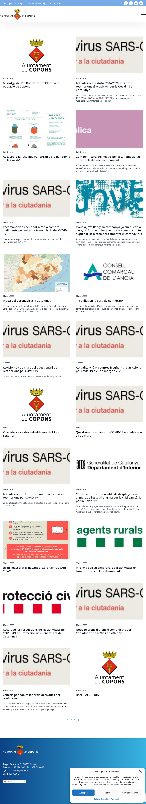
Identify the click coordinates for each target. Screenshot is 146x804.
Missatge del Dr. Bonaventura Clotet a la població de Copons (31, 84)
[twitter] (131, 3)
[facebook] (126, 3)
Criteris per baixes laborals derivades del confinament (31, 696)
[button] (140, 771)
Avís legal (115, 799)
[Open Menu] (143, 14)
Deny (107, 792)
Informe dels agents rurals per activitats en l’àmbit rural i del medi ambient (106, 569)
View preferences (131, 792)
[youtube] (136, 3)
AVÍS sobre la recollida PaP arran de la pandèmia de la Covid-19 (36, 158)
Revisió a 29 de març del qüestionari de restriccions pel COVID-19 (30, 369)
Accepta (83, 792)
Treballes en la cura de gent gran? (100, 300)
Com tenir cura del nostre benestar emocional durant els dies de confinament (108, 158)
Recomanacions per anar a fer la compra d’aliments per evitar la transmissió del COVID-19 (35, 230)
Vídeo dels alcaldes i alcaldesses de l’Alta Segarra (31, 433)
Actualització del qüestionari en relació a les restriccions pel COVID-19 (33, 495)
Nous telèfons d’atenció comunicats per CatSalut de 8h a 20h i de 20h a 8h (103, 631)
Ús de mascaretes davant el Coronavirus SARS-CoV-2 (35, 569)
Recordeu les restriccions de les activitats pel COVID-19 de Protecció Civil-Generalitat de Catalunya (34, 633)
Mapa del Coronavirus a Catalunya (27, 300)
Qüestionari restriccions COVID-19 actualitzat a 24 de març (109, 433)
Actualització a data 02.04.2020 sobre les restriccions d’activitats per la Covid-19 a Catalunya (104, 86)
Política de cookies (102, 799)
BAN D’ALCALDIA (87, 695)
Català (9, 781)
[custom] (141, 3)
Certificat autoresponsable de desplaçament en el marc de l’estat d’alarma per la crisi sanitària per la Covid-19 (109, 497)
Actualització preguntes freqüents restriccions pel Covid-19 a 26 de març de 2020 (108, 369)
